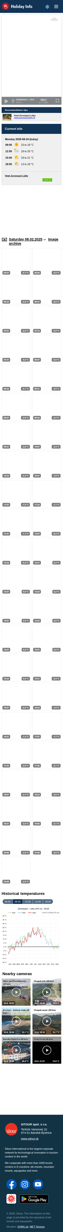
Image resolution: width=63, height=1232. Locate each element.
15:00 (38, 901)
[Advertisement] (31, 209)
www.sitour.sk (30, 1138)
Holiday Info (14, 4)
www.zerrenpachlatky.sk (24, 118)
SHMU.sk (22, 1226)
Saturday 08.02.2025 (25, 239)
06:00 (7, 901)
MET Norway (37, 1226)
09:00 (18, 901)
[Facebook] (11, 1184)
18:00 (48, 901)
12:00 (28, 901)
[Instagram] (25, 1184)
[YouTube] (38, 1184)
